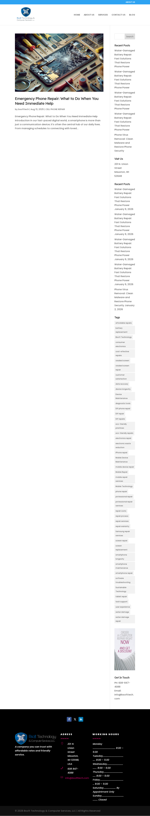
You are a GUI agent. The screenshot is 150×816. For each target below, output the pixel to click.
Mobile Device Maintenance (122, 459)
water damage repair (122, 619)
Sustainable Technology (121, 589)
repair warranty (122, 526)
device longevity (123, 389)
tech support (121, 601)
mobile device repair (125, 467)
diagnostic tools (123, 403)
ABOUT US (130, 2)
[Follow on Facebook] (69, 719)
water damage (122, 612)
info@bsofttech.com (77, 778)
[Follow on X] (75, 719)
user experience (123, 607)
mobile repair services (121, 479)
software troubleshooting (123, 580)
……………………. (110, 788)
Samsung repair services (123, 533)
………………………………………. (104, 748)
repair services (122, 521)
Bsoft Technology (124, 337)
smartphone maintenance (122, 566)
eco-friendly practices (121, 426)
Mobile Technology (124, 486)
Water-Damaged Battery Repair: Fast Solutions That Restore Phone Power (124, 58)
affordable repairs (124, 323)
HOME (77, 15)
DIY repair (120, 413)
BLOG (132, 15)
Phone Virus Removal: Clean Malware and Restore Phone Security (123, 142)
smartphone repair (124, 573)
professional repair (124, 496)
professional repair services (124, 503)
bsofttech (23, 109)
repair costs (121, 511)
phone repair (121, 491)
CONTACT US (118, 15)
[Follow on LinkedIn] (81, 719)
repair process (122, 516)
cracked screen (122, 360)
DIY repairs (120, 419)
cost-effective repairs (122, 353)
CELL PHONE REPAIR (55, 109)
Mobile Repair (121, 472)
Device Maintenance (122, 396)
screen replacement (121, 547)
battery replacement (121, 330)
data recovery (122, 384)
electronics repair (123, 438)
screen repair (121, 540)
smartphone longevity (121, 557)
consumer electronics (121, 344)
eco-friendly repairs (124, 433)
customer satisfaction (121, 377)
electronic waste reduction (123, 445)
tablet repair (121, 596)
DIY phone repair (123, 408)
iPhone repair (121, 452)
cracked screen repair (122, 367)
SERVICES (103, 15)
